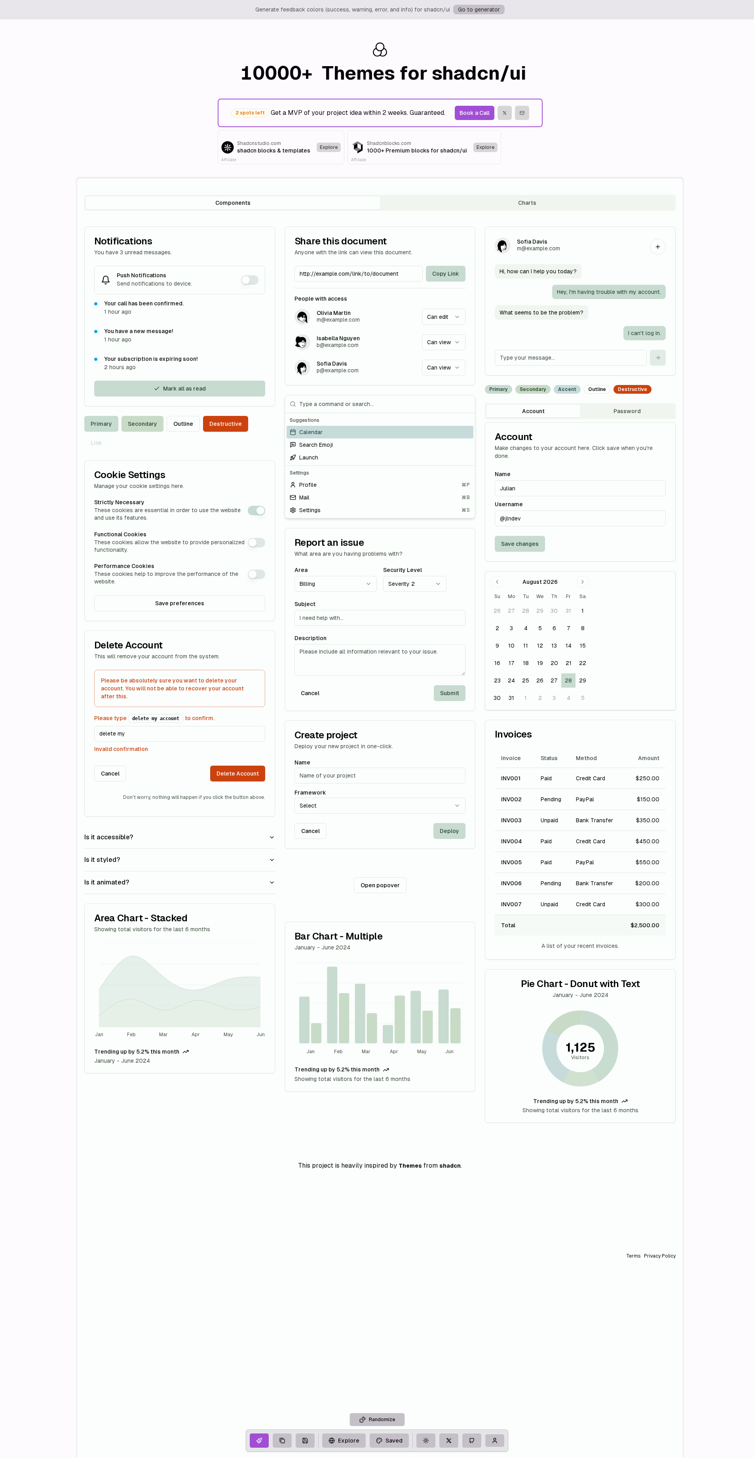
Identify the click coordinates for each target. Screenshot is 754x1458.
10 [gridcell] (511, 645)
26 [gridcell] (497, 611)
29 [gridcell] (539, 611)
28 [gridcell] (525, 611)
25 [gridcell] (525, 680)
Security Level (402, 570)
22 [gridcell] (582, 663)
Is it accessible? (108, 837)
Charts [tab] (527, 203)
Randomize (382, 1419)
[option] (380, 432)
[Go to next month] (582, 581)
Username (509, 504)
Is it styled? (102, 859)
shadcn (450, 1166)
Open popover (380, 885)
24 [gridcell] (511, 680)
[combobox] (443, 317)
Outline (183, 424)
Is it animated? (106, 882)
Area (301, 570)
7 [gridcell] (568, 628)
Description (310, 638)
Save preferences (179, 603)
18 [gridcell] (526, 663)
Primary (101, 424)
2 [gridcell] (497, 628)
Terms (633, 1256)
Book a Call (475, 113)
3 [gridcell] (511, 628)
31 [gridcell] (568, 611)
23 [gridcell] (497, 680)
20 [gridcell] (554, 663)
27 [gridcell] (511, 611)
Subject (304, 604)
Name (302, 762)
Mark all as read (184, 388)
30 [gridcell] (554, 611)
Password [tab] (627, 411)
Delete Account (238, 773)
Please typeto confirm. (154, 718)
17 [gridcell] (512, 663)
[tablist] (380, 203)
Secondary (142, 424)
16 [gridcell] (497, 663)
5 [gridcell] (540, 628)
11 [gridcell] (525, 645)
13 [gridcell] (554, 645)
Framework (310, 792)
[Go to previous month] (497, 581)
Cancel (110, 773)
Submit (449, 693)
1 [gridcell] (582, 611)
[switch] (249, 280)
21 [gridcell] (569, 663)
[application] (179, 991)
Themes (410, 1166)
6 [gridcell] (554, 628)
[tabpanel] (380, 675)
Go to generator (479, 9)
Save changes (520, 544)
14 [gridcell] (569, 645)
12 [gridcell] (540, 645)
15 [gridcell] (583, 645)
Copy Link (445, 274)
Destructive (225, 424)
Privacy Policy (660, 1256)
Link (96, 443)
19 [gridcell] (540, 663)
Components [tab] (233, 203)
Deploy (449, 831)
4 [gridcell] (526, 628)
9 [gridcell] (497, 645)
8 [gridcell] (583, 628)
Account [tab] (533, 411)
